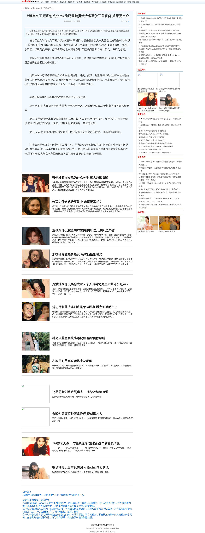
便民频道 (62, 2)
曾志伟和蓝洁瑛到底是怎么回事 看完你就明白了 (85, 307)
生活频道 (87, 2)
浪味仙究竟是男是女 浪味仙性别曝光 (77, 254)
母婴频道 (135, 2)
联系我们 (102, 525)
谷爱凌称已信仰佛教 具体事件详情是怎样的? (155, 143)
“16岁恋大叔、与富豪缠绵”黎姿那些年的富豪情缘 (86, 443)
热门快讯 (54, 2)
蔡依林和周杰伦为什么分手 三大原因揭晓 (80, 177)
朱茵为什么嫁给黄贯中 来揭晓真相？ (77, 201)
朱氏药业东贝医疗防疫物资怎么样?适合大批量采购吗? (159, 46)
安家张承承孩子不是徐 (145, 231)
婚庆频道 (119, 2)
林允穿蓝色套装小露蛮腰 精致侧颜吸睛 (78, 338)
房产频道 (79, 2)
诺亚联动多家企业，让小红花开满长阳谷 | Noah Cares (159, 55)
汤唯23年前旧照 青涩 (167, 231)
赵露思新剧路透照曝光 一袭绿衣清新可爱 (80, 392)
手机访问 (110, 525)
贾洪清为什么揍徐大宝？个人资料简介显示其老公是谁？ (90, 284)
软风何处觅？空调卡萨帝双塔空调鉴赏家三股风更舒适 (159, 30)
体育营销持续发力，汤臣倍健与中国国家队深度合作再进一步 (54, 495)
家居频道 (103, 2)
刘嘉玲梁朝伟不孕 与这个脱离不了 (151, 137)
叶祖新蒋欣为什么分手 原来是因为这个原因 (155, 153)
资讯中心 (70, 2)
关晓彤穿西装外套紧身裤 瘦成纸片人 (77, 413)
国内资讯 (44, 8)
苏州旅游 (127, 2)
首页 (26, 8)
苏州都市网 (45, 2)
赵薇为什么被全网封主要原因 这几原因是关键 (83, 230)
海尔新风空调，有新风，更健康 (150, 58)
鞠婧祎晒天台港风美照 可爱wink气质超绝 (80, 467)
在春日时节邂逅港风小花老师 (72, 361)
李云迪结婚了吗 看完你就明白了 (151, 149)
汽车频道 (95, 2)
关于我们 (94, 525)
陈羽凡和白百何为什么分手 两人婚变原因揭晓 (156, 146)
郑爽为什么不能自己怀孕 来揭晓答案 (152, 131)
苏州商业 (111, 2)
